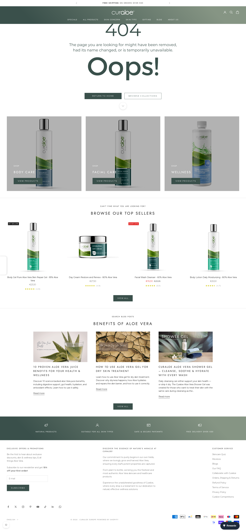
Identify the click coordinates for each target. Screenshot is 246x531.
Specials (72, 19)
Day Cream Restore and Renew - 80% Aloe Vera (93, 277)
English (11, 519)
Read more (39, 393)
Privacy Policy (219, 492)
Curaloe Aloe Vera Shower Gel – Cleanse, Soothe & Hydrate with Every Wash (186, 371)
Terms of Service (220, 487)
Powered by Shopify (107, 519)
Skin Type (131, 19)
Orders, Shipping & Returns (225, 478)
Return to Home (103, 96)
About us (173, 19)
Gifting (147, 19)
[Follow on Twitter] (15, 506)
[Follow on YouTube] (37, 506)
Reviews (216, 459)
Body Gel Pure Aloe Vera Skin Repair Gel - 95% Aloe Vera (32, 279)
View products (28, 181)
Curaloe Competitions (223, 497)
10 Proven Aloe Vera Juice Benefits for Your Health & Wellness (56, 371)
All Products (90, 19)
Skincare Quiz (219, 454)
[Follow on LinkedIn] (52, 506)
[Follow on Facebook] (8, 506)
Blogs (215, 463)
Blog (159, 19)
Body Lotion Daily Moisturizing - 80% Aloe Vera (213, 277)
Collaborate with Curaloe (224, 473)
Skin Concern (112, 19)
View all (123, 298)
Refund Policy (219, 482)
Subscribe (18, 488)
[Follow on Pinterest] (30, 506)
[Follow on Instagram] (23, 506)
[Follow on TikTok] (45, 506)
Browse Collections (143, 96)
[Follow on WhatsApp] (60, 506)
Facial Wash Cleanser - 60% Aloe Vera (153, 277)
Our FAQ (216, 468)
